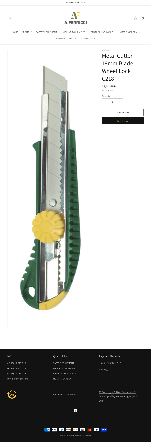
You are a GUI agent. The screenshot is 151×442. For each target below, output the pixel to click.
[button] (10, 18)
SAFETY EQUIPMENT (63, 363)
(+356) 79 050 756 (16, 373)
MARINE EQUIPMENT (64, 368)
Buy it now (122, 120)
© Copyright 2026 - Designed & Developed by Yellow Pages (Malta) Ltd (119, 396)
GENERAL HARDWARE (64, 373)
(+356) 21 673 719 (16, 363)
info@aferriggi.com (17, 378)
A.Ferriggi (71, 435)
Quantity (106, 96)
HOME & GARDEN (62, 378)
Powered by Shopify (83, 435)
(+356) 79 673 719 (16, 368)
